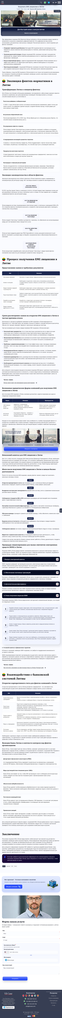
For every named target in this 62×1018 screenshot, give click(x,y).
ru (53, 2)
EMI (12, 866)
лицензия (8, 866)
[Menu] (59, 2)
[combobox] (6, 952)
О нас (53, 1005)
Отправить (15, 978)
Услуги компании (54, 998)
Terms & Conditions (34, 1013)
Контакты (53, 1003)
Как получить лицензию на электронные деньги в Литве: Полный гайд (24, 667)
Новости (53, 996)
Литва (15, 866)
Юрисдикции (53, 1000)
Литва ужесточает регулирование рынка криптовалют (19, 382)
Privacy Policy (26, 1013)
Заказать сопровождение (31, 33)
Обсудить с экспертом (31, 449)
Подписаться (9, 1007)
